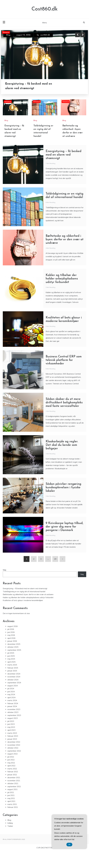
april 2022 (11, 766)
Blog (8, 35)
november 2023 (13, 709)
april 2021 (11, 801)
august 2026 (12, 626)
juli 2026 (10, 629)
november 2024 (13, 677)
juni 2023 (11, 724)
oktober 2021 (12, 783)
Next (82, 34)
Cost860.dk (45, 9)
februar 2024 (12, 703)
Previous (77, 34)
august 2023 (12, 718)
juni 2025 (11, 656)
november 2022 (13, 745)
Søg (4, 570)
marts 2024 (12, 700)
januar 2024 (12, 706)
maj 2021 (11, 798)
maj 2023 (11, 727)
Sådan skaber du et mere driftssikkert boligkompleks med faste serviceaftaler (64, 403)
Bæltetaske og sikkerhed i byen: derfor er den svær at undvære (64, 239)
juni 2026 (11, 632)
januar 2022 (12, 775)
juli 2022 (10, 757)
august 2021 (12, 789)
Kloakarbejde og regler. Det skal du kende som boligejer (62, 445)
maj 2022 (11, 763)
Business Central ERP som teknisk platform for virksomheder (64, 360)
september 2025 (14, 650)
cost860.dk (42, 35)
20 (55, 559)
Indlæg (10, 823)
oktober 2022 (12, 748)
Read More (78, 86)
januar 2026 (12, 641)
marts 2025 (12, 665)
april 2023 (11, 730)
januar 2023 (12, 739)
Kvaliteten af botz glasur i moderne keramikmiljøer (23, 600)
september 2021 (14, 786)
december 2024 (13, 674)
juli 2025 (10, 653)
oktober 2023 (12, 712)
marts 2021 (12, 804)
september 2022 (14, 751)
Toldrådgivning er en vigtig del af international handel (28, 86)
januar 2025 (12, 671)
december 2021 (13, 777)
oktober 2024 (12, 680)
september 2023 (14, 715)
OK (69, 844)
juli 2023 (10, 721)
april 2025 (11, 662)
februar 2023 (12, 736)
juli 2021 (10, 792)
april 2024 (11, 697)
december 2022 (13, 742)
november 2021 (13, 780)
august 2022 (12, 754)
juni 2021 (11, 795)
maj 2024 (11, 694)
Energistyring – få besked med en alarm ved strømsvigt (63, 155)
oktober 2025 (12, 647)
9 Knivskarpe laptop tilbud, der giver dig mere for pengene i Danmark (64, 527)
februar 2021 (12, 807)
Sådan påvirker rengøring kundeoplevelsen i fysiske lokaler (63, 487)
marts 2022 (12, 769)
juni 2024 (11, 691)
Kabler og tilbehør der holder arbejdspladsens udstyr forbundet (62, 279)
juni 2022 (11, 760)
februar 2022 (12, 771)
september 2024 (14, 682)
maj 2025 (11, 659)
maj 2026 (11, 635)
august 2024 (12, 686)
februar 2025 (12, 668)
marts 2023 (12, 733)
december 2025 (13, 644)
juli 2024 (10, 688)
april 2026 (11, 638)
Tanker (10, 826)
